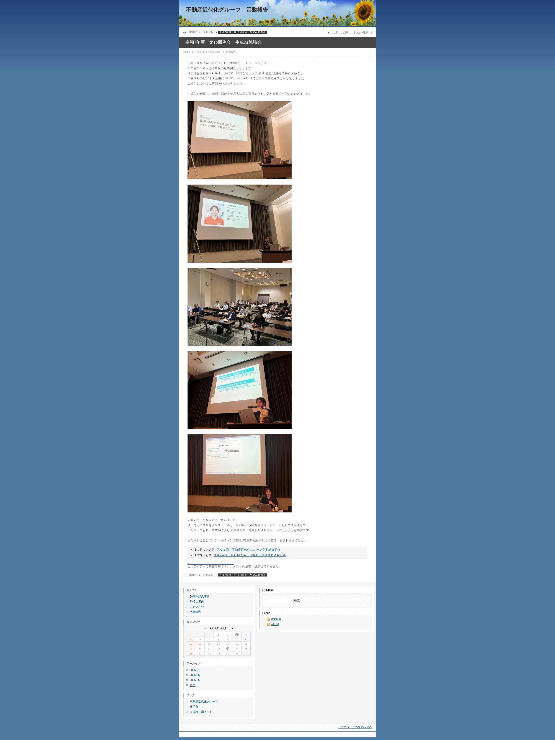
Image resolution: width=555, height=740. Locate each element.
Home (193, 32)
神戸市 (194, 706)
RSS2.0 (276, 619)
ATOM (275, 624)
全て (192, 685)
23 (227, 649)
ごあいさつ (197, 606)
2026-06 (195, 675)
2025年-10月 (218, 628)
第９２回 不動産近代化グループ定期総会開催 (249, 549)
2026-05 (195, 680)
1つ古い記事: (361, 32)
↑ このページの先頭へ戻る (355, 727)
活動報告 (208, 32)
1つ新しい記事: (340, 32)
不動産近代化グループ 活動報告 (227, 10)
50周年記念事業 (200, 596)
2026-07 (195, 670)
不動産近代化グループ (204, 701)
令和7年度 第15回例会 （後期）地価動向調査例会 (250, 555)
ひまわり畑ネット (201, 711)
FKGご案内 (197, 601)
